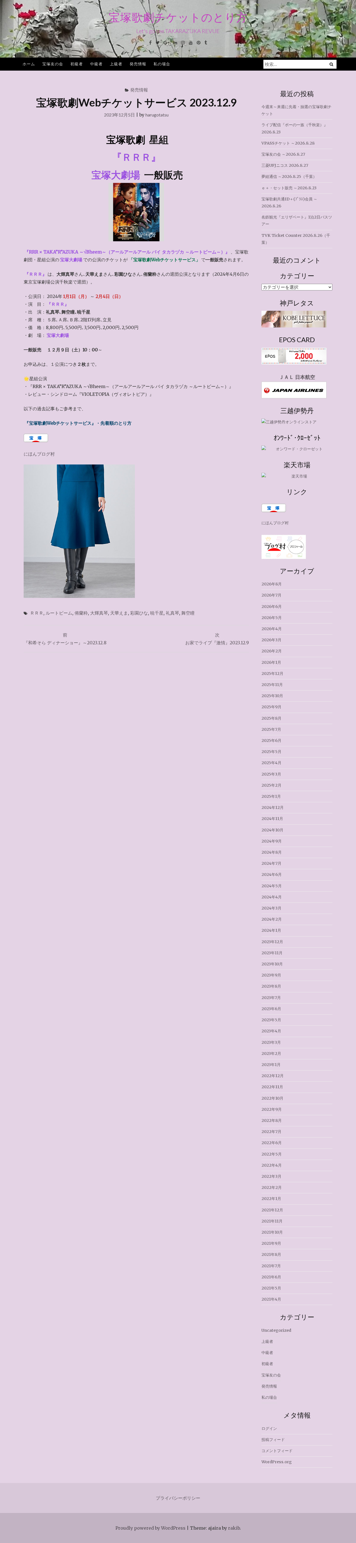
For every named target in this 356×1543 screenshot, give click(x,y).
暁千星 (157, 612)
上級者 (116, 63)
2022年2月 (271, 1187)
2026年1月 (271, 662)
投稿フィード (273, 1439)
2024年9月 (271, 841)
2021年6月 (271, 1276)
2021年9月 (271, 1243)
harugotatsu (157, 114)
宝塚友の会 (52, 63)
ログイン (269, 1428)
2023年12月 (272, 941)
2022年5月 (271, 1154)
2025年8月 (271, 718)
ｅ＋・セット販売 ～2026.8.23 (289, 187)
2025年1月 (271, 796)
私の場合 (162, 63)
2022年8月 (271, 1120)
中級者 (96, 63)
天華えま (119, 612)
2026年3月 (271, 639)
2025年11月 (272, 684)
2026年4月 (271, 628)
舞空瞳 (188, 612)
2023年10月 (272, 963)
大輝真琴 (99, 612)
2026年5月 (271, 617)
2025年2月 (271, 785)
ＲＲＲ (36, 612)
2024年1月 (271, 930)
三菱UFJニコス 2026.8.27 (284, 165)
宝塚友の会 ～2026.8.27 (283, 154)
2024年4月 (271, 897)
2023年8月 (271, 986)
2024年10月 (272, 830)
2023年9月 (271, 975)
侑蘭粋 (81, 612)
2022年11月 (272, 1086)
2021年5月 (271, 1288)
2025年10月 (272, 695)
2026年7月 (271, 595)
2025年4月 (271, 762)
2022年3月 (271, 1176)
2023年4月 (271, 1030)
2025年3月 (271, 774)
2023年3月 (271, 1042)
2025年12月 (272, 673)
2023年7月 (271, 997)
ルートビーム (59, 612)
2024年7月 (271, 863)
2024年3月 (271, 908)
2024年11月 (272, 818)
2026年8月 (271, 584)
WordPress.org (276, 1461)
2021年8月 (271, 1254)
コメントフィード (277, 1450)
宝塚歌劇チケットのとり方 (178, 17)
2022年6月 (271, 1142)
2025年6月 (271, 740)
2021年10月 (272, 1232)
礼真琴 (172, 612)
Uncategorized (276, 1330)
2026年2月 (271, 651)
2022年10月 (272, 1098)
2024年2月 (271, 919)
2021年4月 (271, 1299)
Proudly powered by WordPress (150, 1528)
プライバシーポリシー (178, 1498)
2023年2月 (271, 1053)
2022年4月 (271, 1165)
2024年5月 (271, 885)
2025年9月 (271, 706)
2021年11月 (272, 1221)
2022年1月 (271, 1198)
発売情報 (138, 63)
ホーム (29, 63)
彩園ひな (139, 612)
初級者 (76, 63)
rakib (234, 1528)
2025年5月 (271, 751)
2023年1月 (271, 1064)
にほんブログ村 (39, 454)
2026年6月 (271, 606)
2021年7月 (271, 1265)
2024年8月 (271, 852)
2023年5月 (271, 1019)
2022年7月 (271, 1131)
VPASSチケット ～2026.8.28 (288, 143)
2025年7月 (271, 729)
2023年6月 (271, 1008)
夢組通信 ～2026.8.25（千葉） (289, 176)
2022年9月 (271, 1109)
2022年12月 (272, 1075)
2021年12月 (272, 1209)
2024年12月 (272, 807)
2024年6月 (271, 874)
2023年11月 (272, 952)
